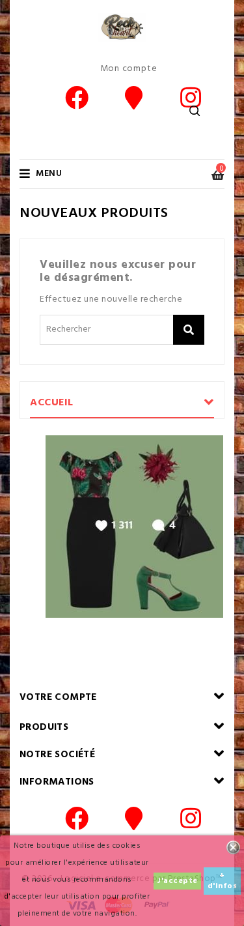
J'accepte (177, 881)
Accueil (52, 402)
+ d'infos (222, 881)
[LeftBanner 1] (134, 526)
